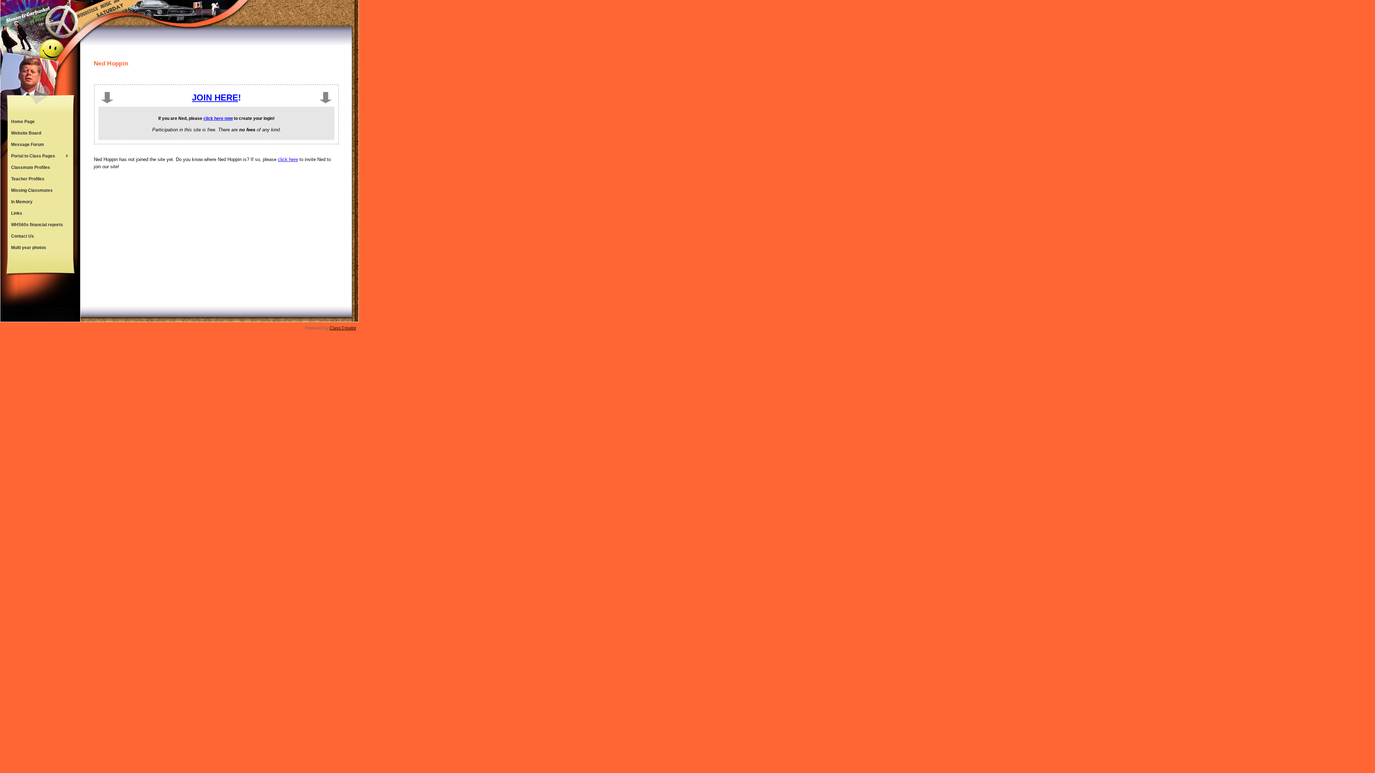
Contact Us (22, 236)
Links (16, 213)
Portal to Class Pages (31, 157)
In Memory (22, 201)
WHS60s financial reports (37, 224)
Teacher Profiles (27, 178)
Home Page (23, 121)
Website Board (26, 133)
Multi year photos (28, 247)
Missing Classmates (32, 190)
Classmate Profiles (30, 167)
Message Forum (27, 144)
